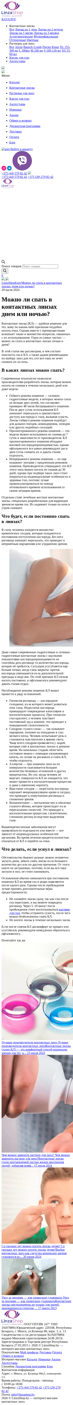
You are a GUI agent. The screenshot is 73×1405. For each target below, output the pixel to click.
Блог (12, 142)
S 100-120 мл (52, 50)
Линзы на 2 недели (50, 29)
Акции (13, 115)
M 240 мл (37, 50)
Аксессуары (17, 61)
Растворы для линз (21, 93)
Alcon (19, 47)
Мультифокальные (46, 36)
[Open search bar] (3, 262)
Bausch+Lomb (32, 47)
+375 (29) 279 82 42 (40, 177)
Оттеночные (17, 40)
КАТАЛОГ (9, 19)
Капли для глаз (19, 57)
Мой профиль (29, 1352)
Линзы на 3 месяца (46, 33)
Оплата (14, 137)
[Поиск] (5, 271)
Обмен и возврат (20, 120)
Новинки (15, 109)
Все (11, 29)
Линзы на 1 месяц (21, 33)
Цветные (33, 40)
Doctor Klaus (50, 47)
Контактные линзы (22, 87)
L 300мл (24, 50)
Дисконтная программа (24, 126)
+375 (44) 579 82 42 (14, 173)
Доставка (15, 131)
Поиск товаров (12, 266)
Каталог (14, 82)
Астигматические (21, 36)
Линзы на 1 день (26, 29)
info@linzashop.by (23, 1394)
